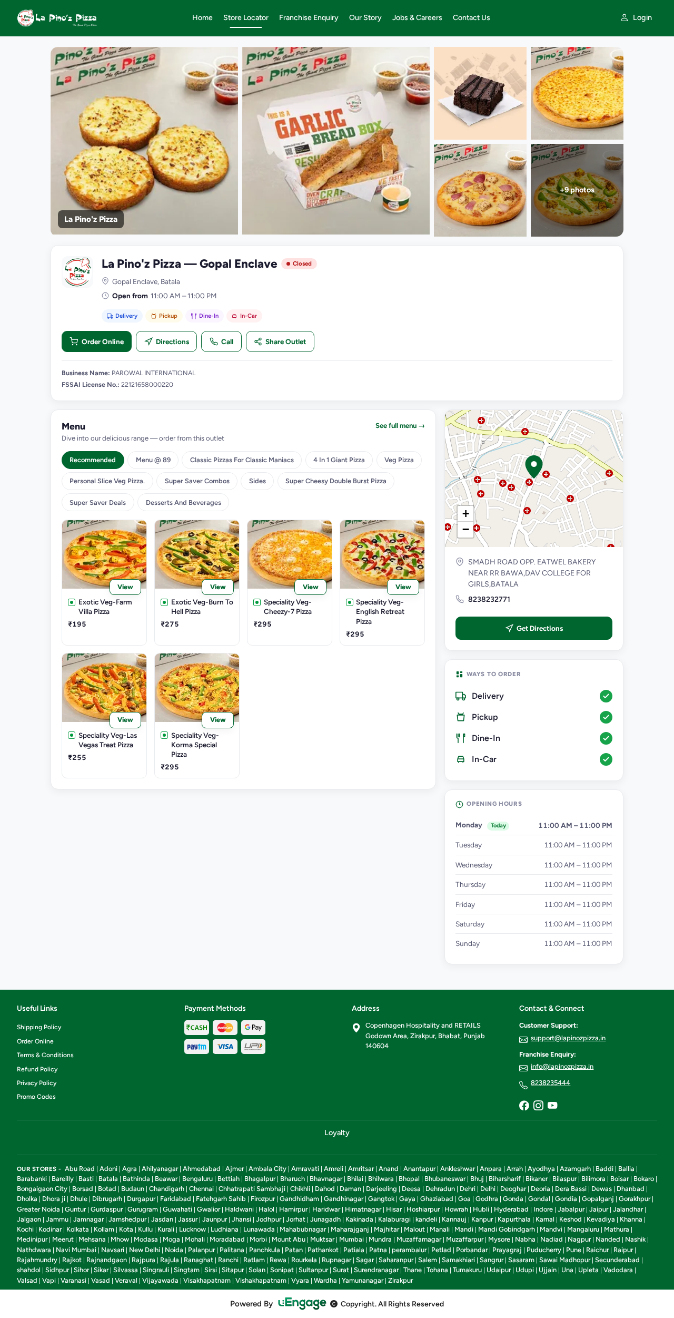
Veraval (126, 1280)
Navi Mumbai (76, 1250)
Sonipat (282, 1270)
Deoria (540, 1189)
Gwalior (208, 1209)
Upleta (588, 1270)
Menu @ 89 (153, 460)
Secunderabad (617, 1260)
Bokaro (643, 1179)
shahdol (29, 1270)
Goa (464, 1199)
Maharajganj (350, 1229)
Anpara (491, 1169)
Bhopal (409, 1179)
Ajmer (234, 1169)
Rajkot (72, 1260)
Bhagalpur (259, 1179)
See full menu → (400, 425)
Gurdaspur (107, 1209)
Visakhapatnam (207, 1280)
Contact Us (471, 17)
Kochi (25, 1229)
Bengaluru (197, 1179)
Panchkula (264, 1250)
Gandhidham (299, 1199)
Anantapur (419, 1169)
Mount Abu (288, 1239)
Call (227, 341)
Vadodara (618, 1270)
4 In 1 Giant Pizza (339, 460)
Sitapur (233, 1270)
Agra (129, 1169)
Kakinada (359, 1219)
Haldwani (239, 1209)
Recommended (93, 460)
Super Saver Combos (197, 481)
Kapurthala (514, 1219)
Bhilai (355, 1179)
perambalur (409, 1250)
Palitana (232, 1250)
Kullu (145, 1229)
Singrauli (156, 1270)
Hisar (394, 1209)
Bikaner (537, 1179)
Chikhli (300, 1189)
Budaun (132, 1189)
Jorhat (295, 1219)
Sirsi (210, 1270)
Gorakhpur (634, 1199)
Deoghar (513, 1189)
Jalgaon (29, 1219)
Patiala (353, 1250)
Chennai (201, 1189)
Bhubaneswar (444, 1179)
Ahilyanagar (160, 1169)
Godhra (486, 1199)
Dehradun (440, 1189)
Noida (174, 1250)
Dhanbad (631, 1189)
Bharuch (292, 1179)
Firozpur (263, 1199)
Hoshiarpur (423, 1209)
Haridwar (326, 1209)
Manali (440, 1229)
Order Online (103, 341)
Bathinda (136, 1179)
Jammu (57, 1219)
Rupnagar (336, 1260)
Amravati (305, 1169)
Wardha (325, 1280)
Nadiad (551, 1239)
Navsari (112, 1250)
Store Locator (246, 17)
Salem (427, 1260)
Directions (172, 341)
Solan (257, 1270)
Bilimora (593, 1179)
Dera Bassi (571, 1189)
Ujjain (548, 1270)
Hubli (481, 1209)
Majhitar (386, 1229)
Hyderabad (511, 1209)
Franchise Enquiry (309, 17)
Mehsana (92, 1239)
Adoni (108, 1169)
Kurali (165, 1229)
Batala (108, 1179)
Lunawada (259, 1229)
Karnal (545, 1219)
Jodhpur (268, 1219)
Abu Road (80, 1169)
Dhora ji (53, 1199)
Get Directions (540, 628)
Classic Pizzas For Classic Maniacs (242, 460)
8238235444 (550, 1083)
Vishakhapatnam (260, 1280)
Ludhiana (225, 1229)
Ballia (626, 1169)
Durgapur (141, 1199)
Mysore (499, 1239)
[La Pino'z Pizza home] (98, 18)
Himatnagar (363, 1209)
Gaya (407, 1199)
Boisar (619, 1179)
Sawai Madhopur (564, 1260)
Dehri (467, 1189)
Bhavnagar (326, 1179)
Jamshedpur (127, 1219)
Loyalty (337, 1132)
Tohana (437, 1270)
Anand (389, 1169)
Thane (412, 1270)
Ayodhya (541, 1169)
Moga (171, 1239)
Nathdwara (34, 1250)
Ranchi (228, 1260)
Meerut (63, 1239)
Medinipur (32, 1239)
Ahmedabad (202, 1169)
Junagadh (325, 1219)
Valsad (27, 1280)
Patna (378, 1250)
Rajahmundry (37, 1260)
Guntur (75, 1209)
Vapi (49, 1280)
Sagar (365, 1260)
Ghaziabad (436, 1199)
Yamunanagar (362, 1280)
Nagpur (579, 1239)
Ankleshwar (457, 1169)
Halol (266, 1209)
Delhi (487, 1189)
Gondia (566, 1199)
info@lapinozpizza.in (562, 1066)
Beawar (166, 1179)
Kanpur (482, 1219)
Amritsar (361, 1169)
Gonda (513, 1199)
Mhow (120, 1239)
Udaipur (499, 1270)
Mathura (616, 1229)
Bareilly (63, 1179)
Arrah (515, 1169)
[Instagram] (538, 1106)
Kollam (104, 1229)
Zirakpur (400, 1280)
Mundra (380, 1239)
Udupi (525, 1270)
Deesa (411, 1189)
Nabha (525, 1239)
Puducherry (544, 1250)
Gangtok (381, 1199)
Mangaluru (583, 1229)
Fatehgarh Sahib (221, 1199)
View (125, 587)
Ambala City (267, 1169)
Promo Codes (36, 1096)
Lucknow (192, 1229)
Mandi (463, 1229)
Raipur (623, 1250)
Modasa (146, 1239)
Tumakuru (467, 1270)
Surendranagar (376, 1270)
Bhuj (477, 1179)
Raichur (597, 1250)
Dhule (78, 1199)
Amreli (333, 1169)
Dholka (27, 1199)
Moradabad (227, 1239)
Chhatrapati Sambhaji (252, 1189)
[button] (534, 467)
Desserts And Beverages (183, 502)
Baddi (604, 1169)
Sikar (101, 1270)
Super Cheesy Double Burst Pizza (335, 481)
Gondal (539, 1199)
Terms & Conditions (45, 1055)
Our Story (365, 17)
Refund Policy (37, 1069)
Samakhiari (458, 1260)
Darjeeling (381, 1189)
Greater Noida (38, 1209)
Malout (414, 1229)
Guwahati (177, 1209)
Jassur (187, 1219)
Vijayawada (160, 1280)
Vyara (300, 1280)
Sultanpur (313, 1270)
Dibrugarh (107, 1199)
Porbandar (472, 1250)
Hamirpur (293, 1209)
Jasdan (162, 1219)
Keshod (570, 1219)
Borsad (82, 1189)
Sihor (81, 1270)
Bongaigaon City (42, 1189)
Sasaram (521, 1260)
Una (567, 1270)
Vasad (100, 1280)
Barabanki (32, 1179)
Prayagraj (507, 1250)
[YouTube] (552, 1106)
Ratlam (254, 1260)
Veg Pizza (399, 460)
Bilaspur (564, 1179)
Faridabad (175, 1199)
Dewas (601, 1189)
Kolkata (77, 1229)
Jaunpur (214, 1219)
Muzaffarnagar (419, 1239)
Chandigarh (166, 1189)
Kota (126, 1229)
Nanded (608, 1239)
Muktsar (322, 1239)
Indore (543, 1209)
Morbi (258, 1239)
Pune (573, 1250)
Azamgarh (575, 1169)
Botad (107, 1189)
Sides (257, 481)
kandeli (426, 1219)
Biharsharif (505, 1179)
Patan (294, 1250)
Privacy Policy (36, 1083)
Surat (341, 1270)
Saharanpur (396, 1260)
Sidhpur (57, 1270)
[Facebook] (524, 1106)
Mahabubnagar (303, 1229)
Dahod (325, 1189)
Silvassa (125, 1270)
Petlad (441, 1250)
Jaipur (598, 1209)
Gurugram (142, 1209)
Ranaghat (198, 1260)
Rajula (169, 1260)
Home (202, 17)
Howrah (456, 1209)
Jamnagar (88, 1219)
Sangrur (491, 1260)
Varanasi (73, 1280)
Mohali (195, 1239)
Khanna (631, 1219)
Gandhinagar (343, 1199)
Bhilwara (381, 1179)
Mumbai (351, 1239)
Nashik (635, 1239)
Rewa (278, 1260)
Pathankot (323, 1250)
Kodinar (50, 1229)
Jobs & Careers (417, 17)
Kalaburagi (394, 1219)
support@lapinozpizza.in (568, 1038)
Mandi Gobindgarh (506, 1229)
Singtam (187, 1270)
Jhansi (241, 1219)
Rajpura (143, 1260)
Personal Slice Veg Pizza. (107, 481)
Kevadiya (601, 1219)
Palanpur (201, 1250)
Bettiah (228, 1179)
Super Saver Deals (98, 502)
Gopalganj (598, 1199)
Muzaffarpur (464, 1239)
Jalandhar (628, 1209)
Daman (350, 1189)
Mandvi (551, 1229)
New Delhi (144, 1250)
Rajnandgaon (106, 1260)
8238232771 (489, 599)
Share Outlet (285, 341)
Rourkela (304, 1260)
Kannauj (454, 1219)
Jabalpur (571, 1209)
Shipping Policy (39, 1027)
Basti (86, 1179)
